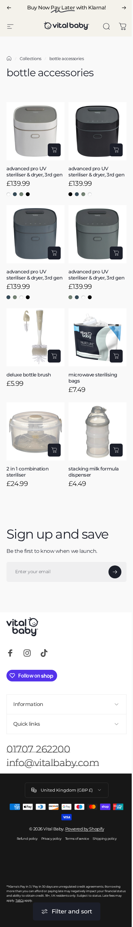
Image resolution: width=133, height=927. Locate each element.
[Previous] (9, 8)
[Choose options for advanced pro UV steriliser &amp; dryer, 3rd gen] (54, 149)
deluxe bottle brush (28, 375)
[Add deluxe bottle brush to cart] (54, 356)
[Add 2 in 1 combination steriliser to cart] (54, 450)
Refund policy (24, 841)
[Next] (124, 8)
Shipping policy (102, 841)
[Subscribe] (114, 571)
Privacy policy (49, 841)
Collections (30, 58)
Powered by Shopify (82, 831)
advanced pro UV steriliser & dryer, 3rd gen (34, 171)
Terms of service (74, 841)
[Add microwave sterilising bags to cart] (116, 356)
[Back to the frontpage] (9, 58)
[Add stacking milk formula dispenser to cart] (116, 450)
